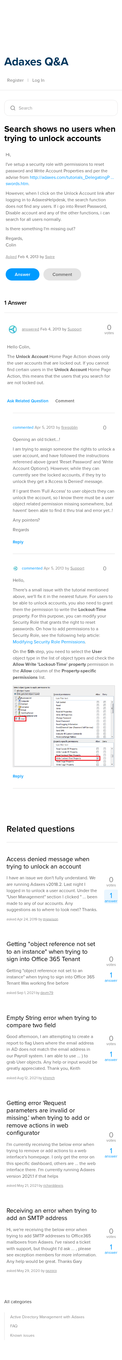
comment (62, 274)
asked (11, 257)
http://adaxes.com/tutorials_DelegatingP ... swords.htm (60, 180)
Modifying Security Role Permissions (49, 642)
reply (18, 542)
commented (23, 427)
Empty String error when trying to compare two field (52, 1021)
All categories (17, 1301)
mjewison (50, 919)
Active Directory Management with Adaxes (47, 1317)
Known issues (22, 1335)
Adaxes (31, 12)
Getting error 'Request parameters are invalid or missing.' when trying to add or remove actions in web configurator (48, 1118)
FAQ (14, 1326)
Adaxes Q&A (36, 61)
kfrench (49, 1078)
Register (15, 80)
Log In (38, 80)
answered (30, 329)
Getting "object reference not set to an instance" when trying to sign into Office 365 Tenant (51, 951)
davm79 (46, 992)
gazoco (51, 1270)
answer (22, 274)
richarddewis (53, 1185)
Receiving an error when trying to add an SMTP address (52, 1214)
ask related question (28, 401)
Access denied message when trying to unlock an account (48, 863)
